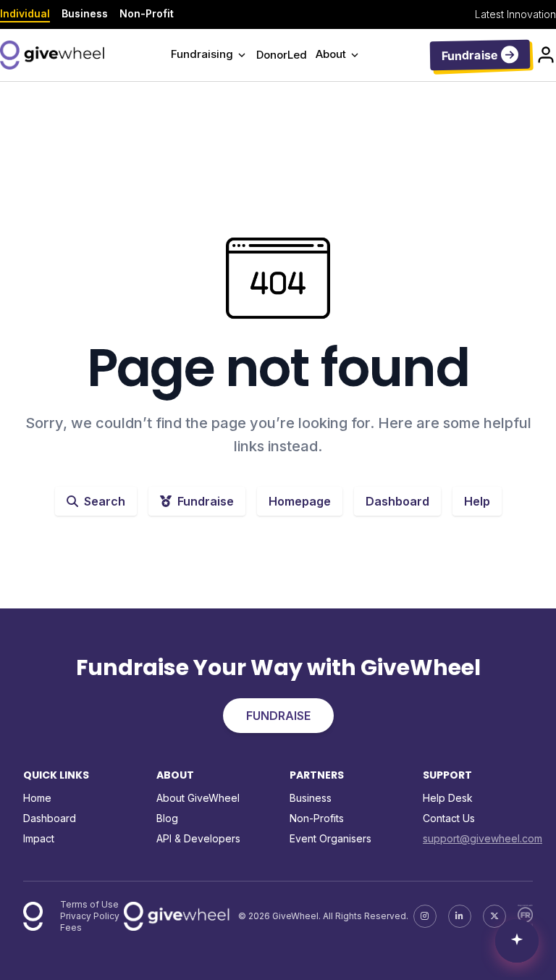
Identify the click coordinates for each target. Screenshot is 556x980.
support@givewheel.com (482, 838)
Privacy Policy (89, 915)
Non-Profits (317, 818)
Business (85, 13)
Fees (71, 927)
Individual (25, 13)
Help (477, 501)
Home (37, 798)
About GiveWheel (198, 798)
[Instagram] (425, 916)
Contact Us (449, 818)
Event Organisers (330, 838)
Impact (38, 838)
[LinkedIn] (459, 916)
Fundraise (205, 501)
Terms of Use (89, 904)
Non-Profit (146, 13)
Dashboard (397, 501)
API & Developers (198, 838)
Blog (167, 818)
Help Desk (448, 798)
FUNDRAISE (278, 715)
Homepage (300, 501)
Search (104, 501)
